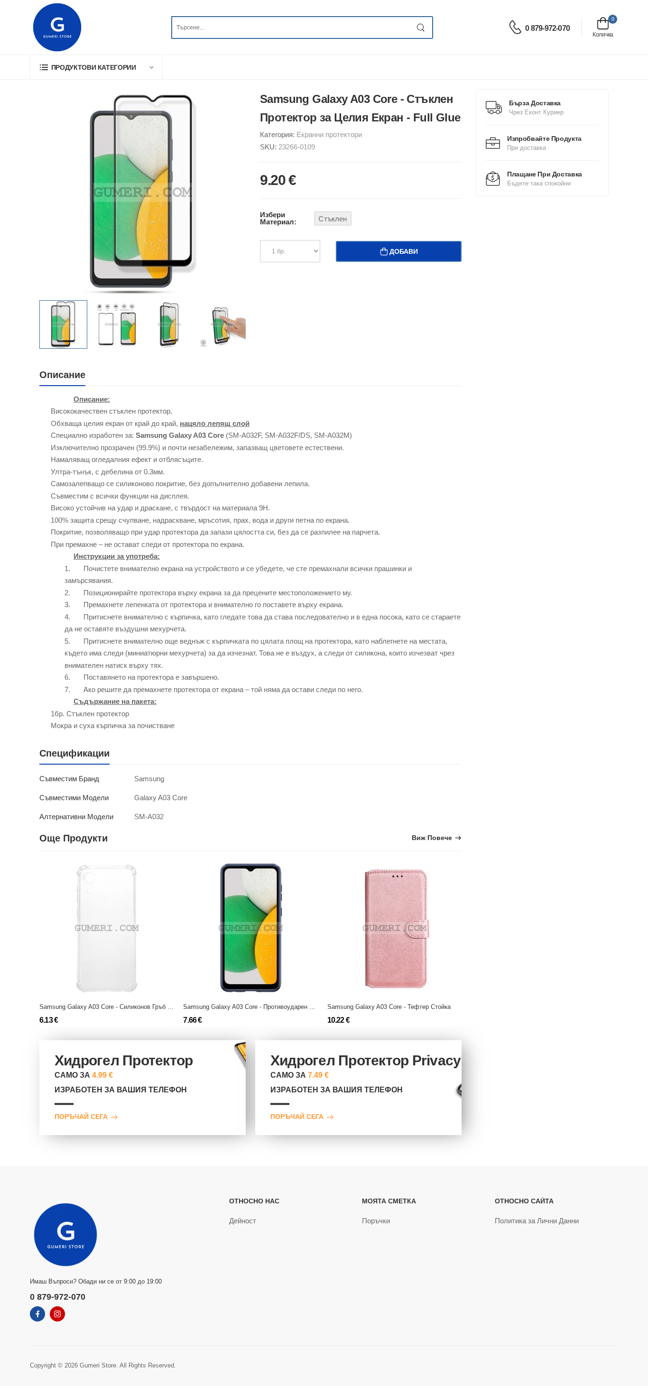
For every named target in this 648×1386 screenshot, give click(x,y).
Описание (62, 375)
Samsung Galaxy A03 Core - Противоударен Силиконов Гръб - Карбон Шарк (290, 1006)
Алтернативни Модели (76, 817)
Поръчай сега (81, 1117)
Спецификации (74, 753)
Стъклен (332, 218)
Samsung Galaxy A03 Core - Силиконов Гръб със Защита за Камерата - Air (145, 1006)
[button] (96, 67)
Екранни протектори (329, 134)
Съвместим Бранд (69, 779)
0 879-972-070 (547, 28)
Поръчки (376, 1221)
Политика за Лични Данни (537, 1221)
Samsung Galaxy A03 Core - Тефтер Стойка (389, 1006)
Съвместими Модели (74, 798)
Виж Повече (432, 837)
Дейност (242, 1221)
